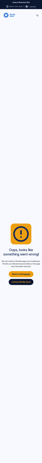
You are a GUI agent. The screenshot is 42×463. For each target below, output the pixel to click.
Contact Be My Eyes (21, 282)
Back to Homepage (21, 274)
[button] (9, 15)
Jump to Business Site (21, 2)
